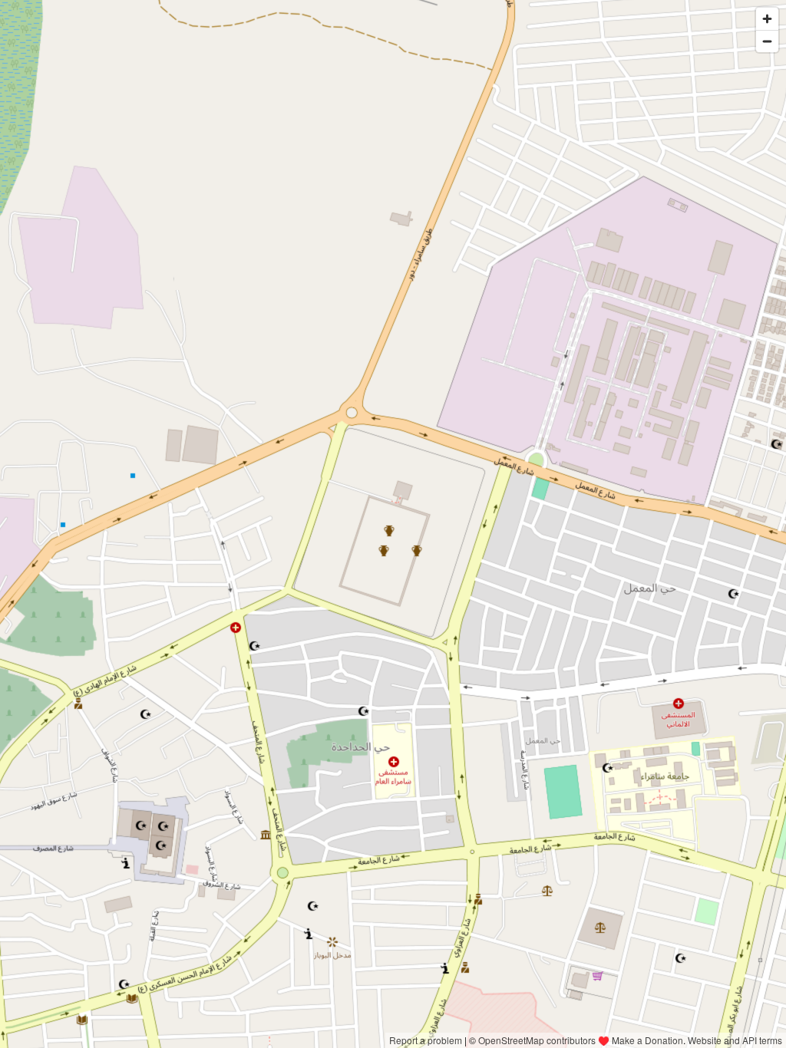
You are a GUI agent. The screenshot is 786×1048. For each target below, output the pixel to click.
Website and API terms (735, 1039)
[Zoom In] (767, 19)
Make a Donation (647, 1039)
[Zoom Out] (767, 41)
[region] (393, 524)
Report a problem (425, 1039)
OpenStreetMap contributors (537, 1039)
